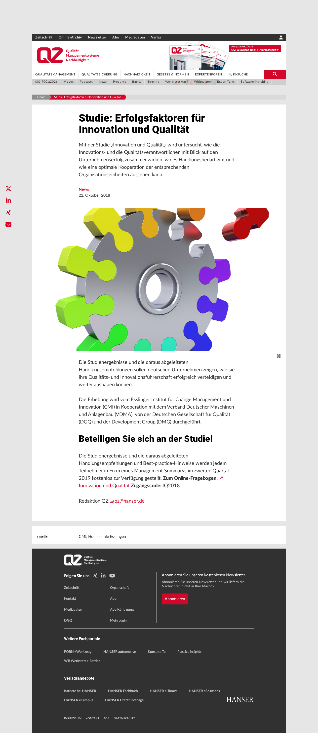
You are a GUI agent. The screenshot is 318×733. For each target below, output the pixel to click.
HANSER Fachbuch (123, 691)
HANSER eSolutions (204, 691)
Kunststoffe (156, 652)
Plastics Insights (189, 652)
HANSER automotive (119, 652)
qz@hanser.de (130, 501)
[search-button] (275, 74)
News (84, 189)
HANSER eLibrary (163, 691)
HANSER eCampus (78, 700)
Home (41, 97)
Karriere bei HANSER (80, 691)
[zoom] (279, 356)
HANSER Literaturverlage (124, 700)
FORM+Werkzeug (77, 652)
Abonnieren (175, 599)
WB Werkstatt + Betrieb (82, 661)
